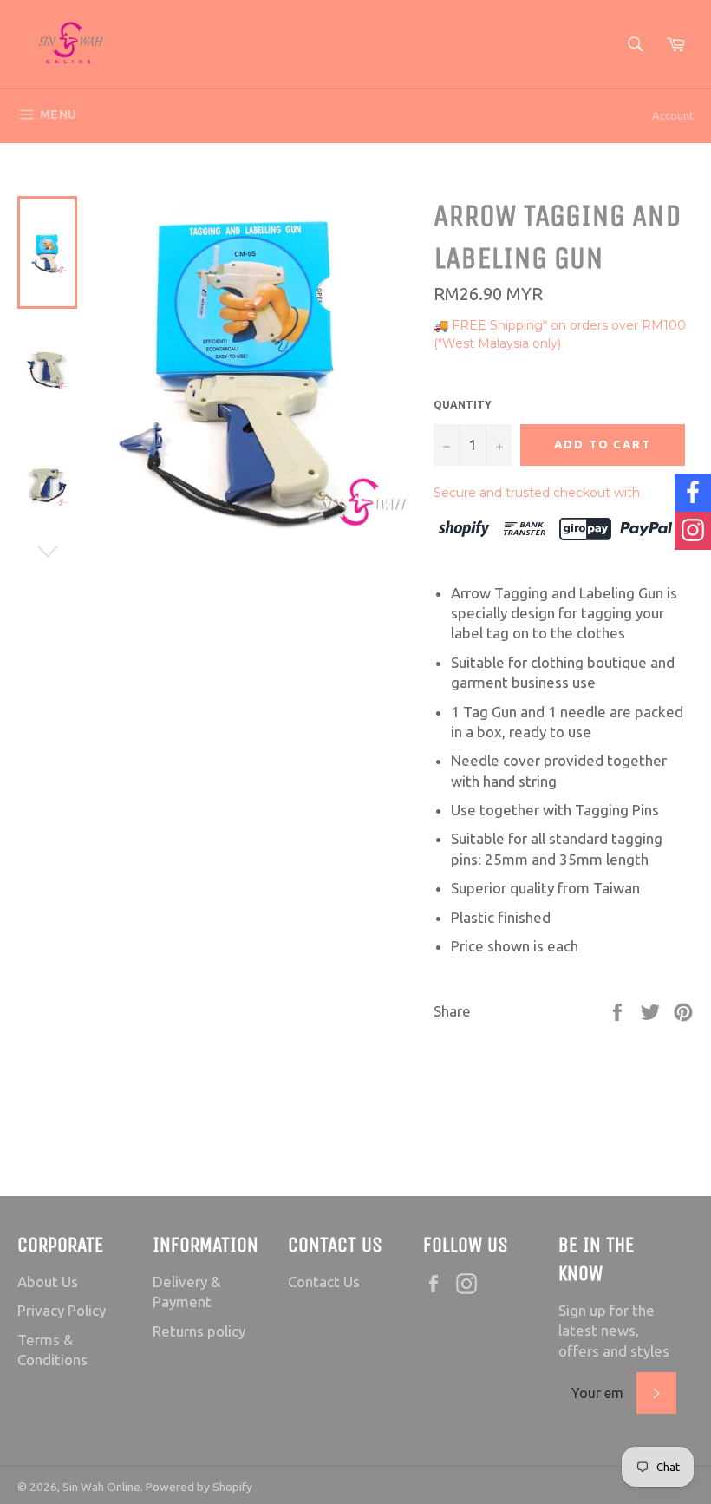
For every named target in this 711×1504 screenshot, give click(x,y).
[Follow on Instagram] (693, 531)
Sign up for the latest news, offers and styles (613, 1330)
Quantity (463, 404)
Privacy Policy (61, 1310)
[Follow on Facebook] (693, 493)
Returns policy (199, 1331)
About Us (47, 1281)
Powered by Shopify (199, 1487)
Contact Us (324, 1281)
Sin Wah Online (101, 1487)
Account (673, 115)
